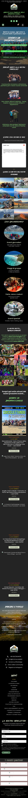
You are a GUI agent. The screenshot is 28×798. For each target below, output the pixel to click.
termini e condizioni (12, 744)
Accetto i (10, 744)
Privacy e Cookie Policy (14, 714)
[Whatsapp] (14, 21)
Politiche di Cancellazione (13, 704)
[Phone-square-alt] (17, 21)
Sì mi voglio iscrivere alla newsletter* (10, 745)
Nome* (3, 734)
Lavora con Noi (14, 702)
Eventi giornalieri (14, 242)
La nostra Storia (14, 683)
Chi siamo (14, 681)
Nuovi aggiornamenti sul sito (14, 708)
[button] (3, 25)
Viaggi (14, 687)
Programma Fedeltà (14, 696)
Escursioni (14, 685)
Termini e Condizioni (14, 712)
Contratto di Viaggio (14, 710)
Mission (14, 700)
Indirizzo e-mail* (5, 729)
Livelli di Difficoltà (14, 694)
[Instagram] (11, 21)
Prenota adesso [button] (14, 499)
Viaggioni (14, 689)
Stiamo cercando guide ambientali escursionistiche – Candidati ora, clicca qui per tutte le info (14, 2)
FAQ (14, 706)
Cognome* (4, 739)
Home (14, 679)
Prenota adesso (14, 451)
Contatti (14, 698)
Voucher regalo (14, 692)
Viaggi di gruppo (14, 268)
